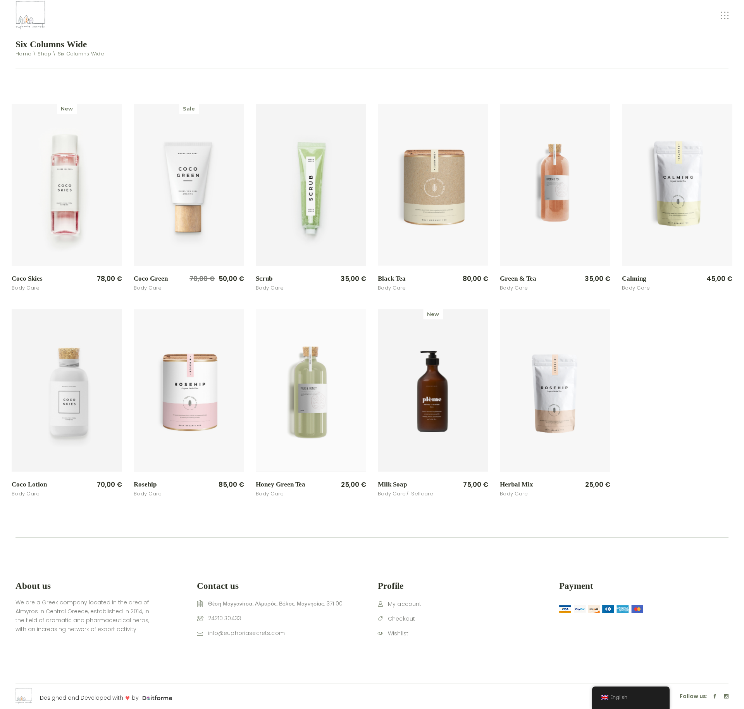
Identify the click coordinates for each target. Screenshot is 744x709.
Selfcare (422, 493)
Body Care (26, 288)
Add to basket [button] (92, 279)
